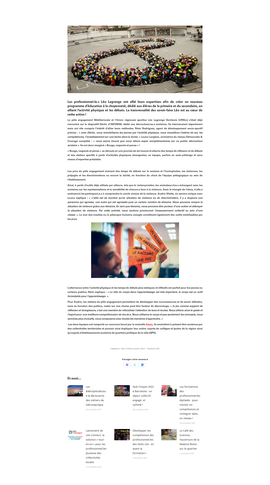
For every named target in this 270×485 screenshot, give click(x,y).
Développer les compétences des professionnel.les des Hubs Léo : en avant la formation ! (143, 442)
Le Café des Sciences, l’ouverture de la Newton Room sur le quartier (189, 439)
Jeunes (137, 348)
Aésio (149, 324)
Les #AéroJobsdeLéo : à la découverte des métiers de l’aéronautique (96, 395)
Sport (142, 348)
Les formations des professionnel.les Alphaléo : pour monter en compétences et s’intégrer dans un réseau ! (190, 402)
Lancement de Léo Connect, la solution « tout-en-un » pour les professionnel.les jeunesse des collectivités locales (96, 446)
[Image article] (75, 390)
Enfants (129, 348)
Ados (123, 348)
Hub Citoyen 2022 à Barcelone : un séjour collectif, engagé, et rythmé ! (143, 395)
